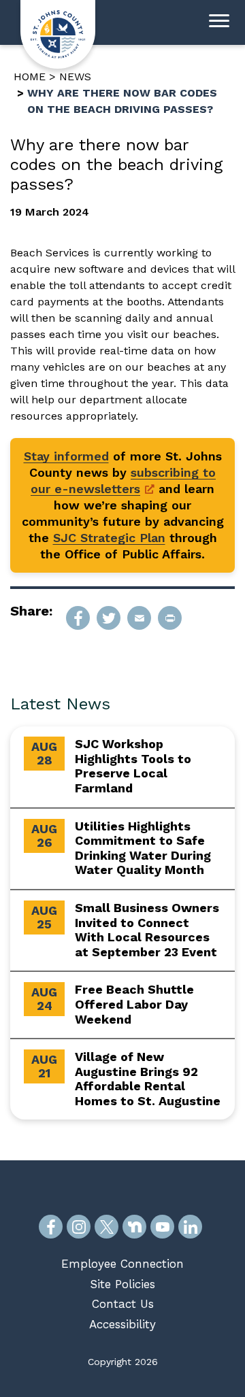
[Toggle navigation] (219, 22)
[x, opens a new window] (106, 1227)
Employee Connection (122, 1263)
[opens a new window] (78, 618)
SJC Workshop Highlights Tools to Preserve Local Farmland (133, 766)
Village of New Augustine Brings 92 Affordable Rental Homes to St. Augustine (147, 1078)
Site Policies (122, 1284)
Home (30, 76)
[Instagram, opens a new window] (79, 1227)
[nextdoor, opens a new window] (134, 1227)
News (75, 76)
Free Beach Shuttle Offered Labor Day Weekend (134, 1004)
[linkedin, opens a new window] (190, 1227)
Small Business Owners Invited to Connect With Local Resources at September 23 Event (147, 930)
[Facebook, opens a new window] (51, 1227)
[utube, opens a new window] (162, 1227)
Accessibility (122, 1324)
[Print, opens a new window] (170, 618)
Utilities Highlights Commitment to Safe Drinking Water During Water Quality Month (143, 848)
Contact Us (123, 1304)
